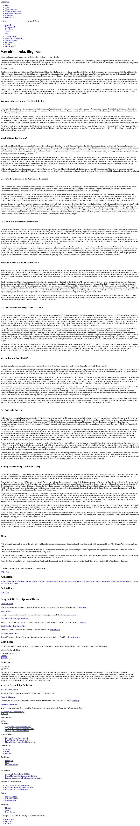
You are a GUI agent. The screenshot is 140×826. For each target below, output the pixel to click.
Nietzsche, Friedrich (11, 583)
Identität (8, 808)
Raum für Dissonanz (8, 697)
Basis (7, 751)
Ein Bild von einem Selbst (10, 633)
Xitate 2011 (41, 581)
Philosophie (100, 581)
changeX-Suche (33, 21)
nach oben (4, 714)
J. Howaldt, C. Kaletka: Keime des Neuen (19, 729)
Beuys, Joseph (73, 581)
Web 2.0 (81, 581)
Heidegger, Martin (52, 581)
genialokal (4, 658)
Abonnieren (9, 15)
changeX (8, 25)
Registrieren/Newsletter (13, 13)
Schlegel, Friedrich (125, 581)
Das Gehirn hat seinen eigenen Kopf (13, 626)
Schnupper (9, 761)
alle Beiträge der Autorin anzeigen (12, 712)
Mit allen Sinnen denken (9, 689)
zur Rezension (81, 607)
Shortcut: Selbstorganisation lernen (17, 785)
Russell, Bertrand (7, 581)
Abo (6, 33)
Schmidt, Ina (114, 581)
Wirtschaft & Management (14, 38)
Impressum (9, 821)
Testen (7, 31)
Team (7, 810)
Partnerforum (9, 42)
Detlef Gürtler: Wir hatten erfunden (17, 740)
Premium (8, 753)
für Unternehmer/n (11, 765)
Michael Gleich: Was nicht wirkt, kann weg (20, 742)
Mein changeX (10, 46)
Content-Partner (10, 801)
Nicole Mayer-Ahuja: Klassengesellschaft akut (21, 776)
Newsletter (9, 29)
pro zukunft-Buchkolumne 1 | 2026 (17, 774)
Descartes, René (18, 581)
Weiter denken (6, 611)
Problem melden (11, 17)
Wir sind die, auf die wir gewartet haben (14, 619)
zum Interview (72, 615)
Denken (107, 581)
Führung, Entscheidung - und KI (16, 738)
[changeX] (5, 2)
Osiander (4, 656)
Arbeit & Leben (10, 36)
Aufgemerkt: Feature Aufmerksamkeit (18, 727)
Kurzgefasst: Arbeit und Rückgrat (16, 789)
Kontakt (8, 823)
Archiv (7, 44)
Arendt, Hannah (89, 581)
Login (7, 5)
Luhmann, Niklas (31, 581)
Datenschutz (9, 819)
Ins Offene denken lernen (9, 704)
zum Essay (82, 622)
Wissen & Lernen (11, 40)
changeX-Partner (11, 797)
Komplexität (63, 581)
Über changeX (10, 27)
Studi (7, 763)
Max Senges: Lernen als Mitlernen (17, 731)
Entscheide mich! (7, 604)
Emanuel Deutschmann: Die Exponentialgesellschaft (23, 778)
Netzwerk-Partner (11, 799)
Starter (7, 749)
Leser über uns (10, 812)
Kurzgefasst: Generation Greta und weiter (19, 787)
